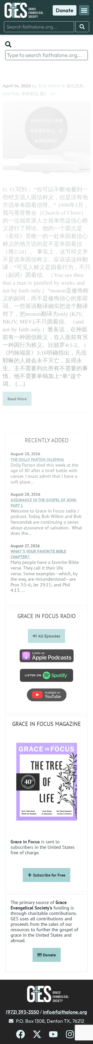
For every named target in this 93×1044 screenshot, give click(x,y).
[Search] (82, 26)
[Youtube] (53, 1034)
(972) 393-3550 (22, 1012)
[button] (84, 10)
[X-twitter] (37, 1034)
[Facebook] (20, 1034)
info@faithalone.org (65, 1012)
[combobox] (39, 26)
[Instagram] (69, 1034)
